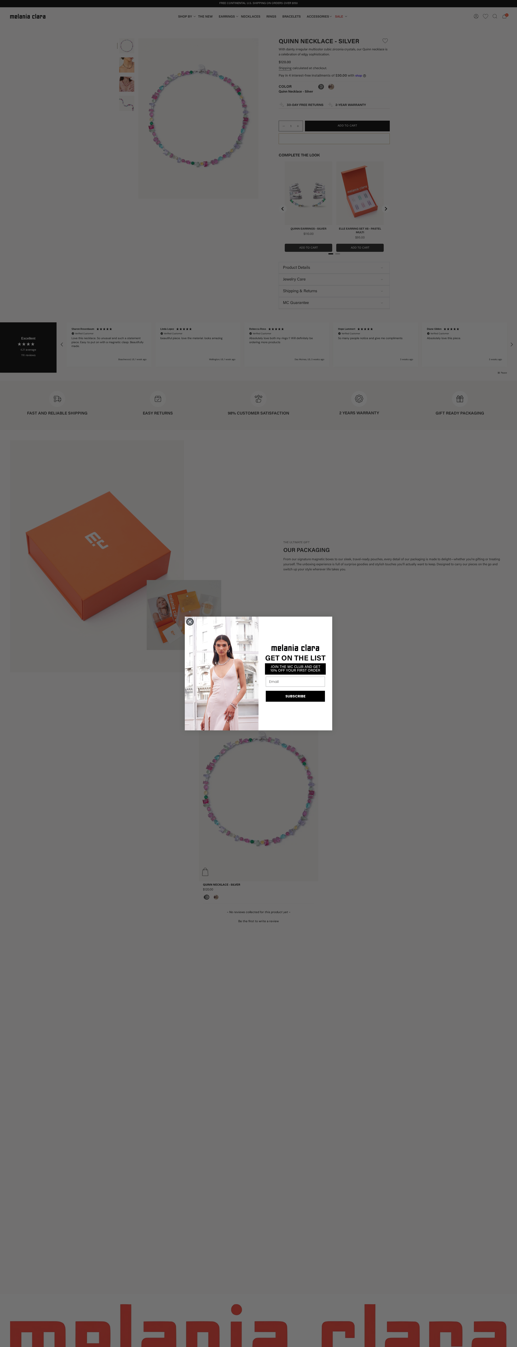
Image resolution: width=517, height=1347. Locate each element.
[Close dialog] (189, 621)
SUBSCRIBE (295, 696)
